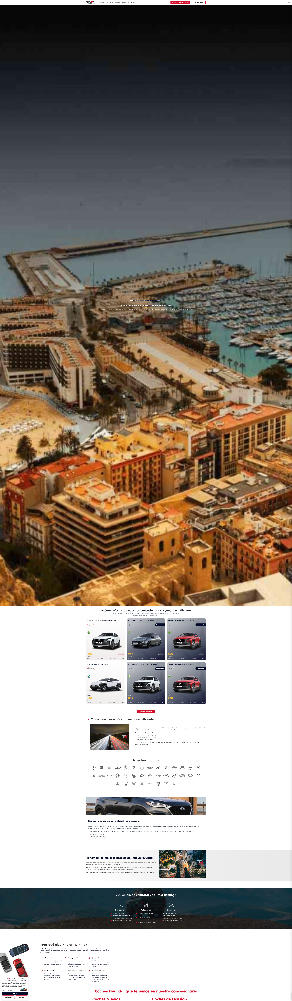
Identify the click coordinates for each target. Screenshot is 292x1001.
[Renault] (166, 767)
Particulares (109, 2)
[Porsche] (158, 783)
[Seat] (101, 767)
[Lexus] (150, 775)
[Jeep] (158, 775)
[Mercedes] (93, 767)
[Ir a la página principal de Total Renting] (131, 300)
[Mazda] (174, 775)
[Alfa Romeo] (117, 775)
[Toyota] (158, 767)
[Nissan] (190, 767)
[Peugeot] (133, 767)
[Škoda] (133, 775)
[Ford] (150, 767)
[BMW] (125, 767)
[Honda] (125, 783)
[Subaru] (182, 775)
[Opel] (198, 767)
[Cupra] (133, 783)
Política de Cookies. (7, 990)
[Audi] (117, 767)
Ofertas (101, 2)
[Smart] (142, 775)
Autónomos (125, 2)
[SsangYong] (190, 775)
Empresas (117, 2)
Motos (132, 2)
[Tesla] (166, 783)
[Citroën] (142, 767)
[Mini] (174, 767)
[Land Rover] (166, 775)
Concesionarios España (140, 300)
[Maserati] (174, 783)
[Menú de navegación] (289, 2)
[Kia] (109, 775)
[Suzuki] (142, 783)
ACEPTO (15, 993)
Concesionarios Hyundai (154, 300)
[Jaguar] (150, 783)
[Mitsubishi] (117, 783)
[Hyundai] (182, 767)
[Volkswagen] (109, 767)
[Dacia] (101, 775)
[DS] (125, 775)
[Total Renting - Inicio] (91, 2)
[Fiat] (93, 775)
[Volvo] (198, 775)
